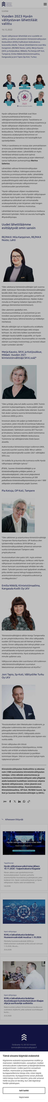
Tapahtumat (9, 863)
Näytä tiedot (24, 1097)
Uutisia (5, 11)
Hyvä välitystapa (10, 931)
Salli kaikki (24, 1090)
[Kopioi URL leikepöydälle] (29, 801)
